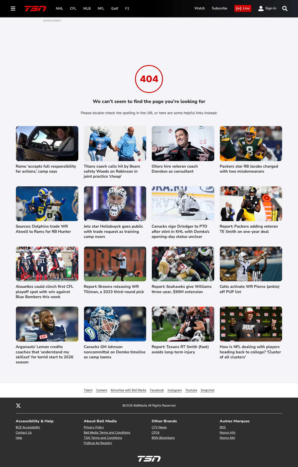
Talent (88, 390)
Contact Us (24, 432)
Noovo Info (227, 432)
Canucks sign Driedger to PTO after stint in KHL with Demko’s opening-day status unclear (180, 231)
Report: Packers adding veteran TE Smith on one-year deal (249, 229)
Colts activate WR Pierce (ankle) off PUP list (249, 289)
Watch (199, 8)
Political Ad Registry (98, 443)
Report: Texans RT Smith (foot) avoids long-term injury (180, 349)
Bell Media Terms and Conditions (107, 432)
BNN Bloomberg (163, 438)
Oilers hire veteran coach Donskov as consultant (175, 169)
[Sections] (13, 8)
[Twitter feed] (18, 405)
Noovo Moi (227, 438)
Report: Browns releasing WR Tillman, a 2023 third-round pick (114, 289)
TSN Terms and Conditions (103, 438)
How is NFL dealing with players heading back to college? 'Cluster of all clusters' (250, 352)
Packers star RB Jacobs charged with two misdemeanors (249, 169)
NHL (59, 8)
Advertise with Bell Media (128, 390)
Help (19, 438)
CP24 (155, 432)
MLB (87, 8)
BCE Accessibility (28, 427)
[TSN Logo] (35, 8)
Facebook (157, 390)
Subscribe (219, 8)
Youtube (191, 390)
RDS (223, 427)
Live (246, 8)
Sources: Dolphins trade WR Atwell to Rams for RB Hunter (43, 229)
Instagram (175, 390)
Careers (101, 390)
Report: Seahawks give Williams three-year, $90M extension (182, 289)
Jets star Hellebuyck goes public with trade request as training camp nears (113, 231)
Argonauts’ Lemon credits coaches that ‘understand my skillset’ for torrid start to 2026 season (44, 354)
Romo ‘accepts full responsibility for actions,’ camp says (46, 169)
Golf (114, 8)
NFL (101, 8)
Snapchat (207, 390)
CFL (73, 8)
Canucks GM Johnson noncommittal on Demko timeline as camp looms (115, 352)
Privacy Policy (94, 427)
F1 (127, 8)
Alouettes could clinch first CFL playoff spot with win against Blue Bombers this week (44, 291)
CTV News (159, 427)
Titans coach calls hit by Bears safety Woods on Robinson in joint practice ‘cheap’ (112, 171)
